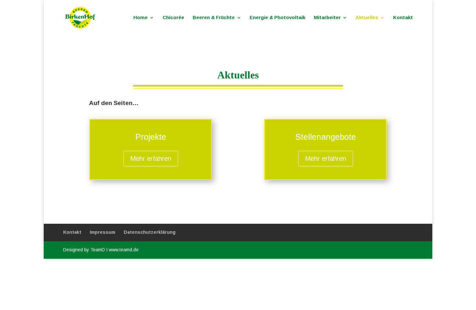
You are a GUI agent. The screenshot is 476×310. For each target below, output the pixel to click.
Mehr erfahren (150, 158)
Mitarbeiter (327, 17)
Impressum (102, 232)
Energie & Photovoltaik (277, 17)
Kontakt (403, 17)
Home (140, 17)
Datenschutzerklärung (150, 232)
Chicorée (173, 17)
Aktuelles (367, 17)
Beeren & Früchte (214, 17)
